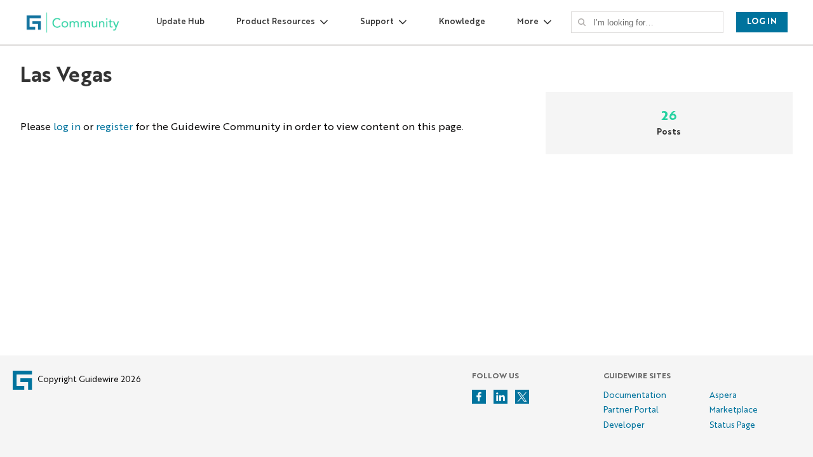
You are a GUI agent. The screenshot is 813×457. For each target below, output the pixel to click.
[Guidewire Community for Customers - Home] (73, 22)
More (528, 22)
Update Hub (180, 22)
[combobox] (651, 22)
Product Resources (275, 22)
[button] (582, 22)
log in (67, 128)
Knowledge (462, 22)
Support (377, 22)
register (114, 128)
